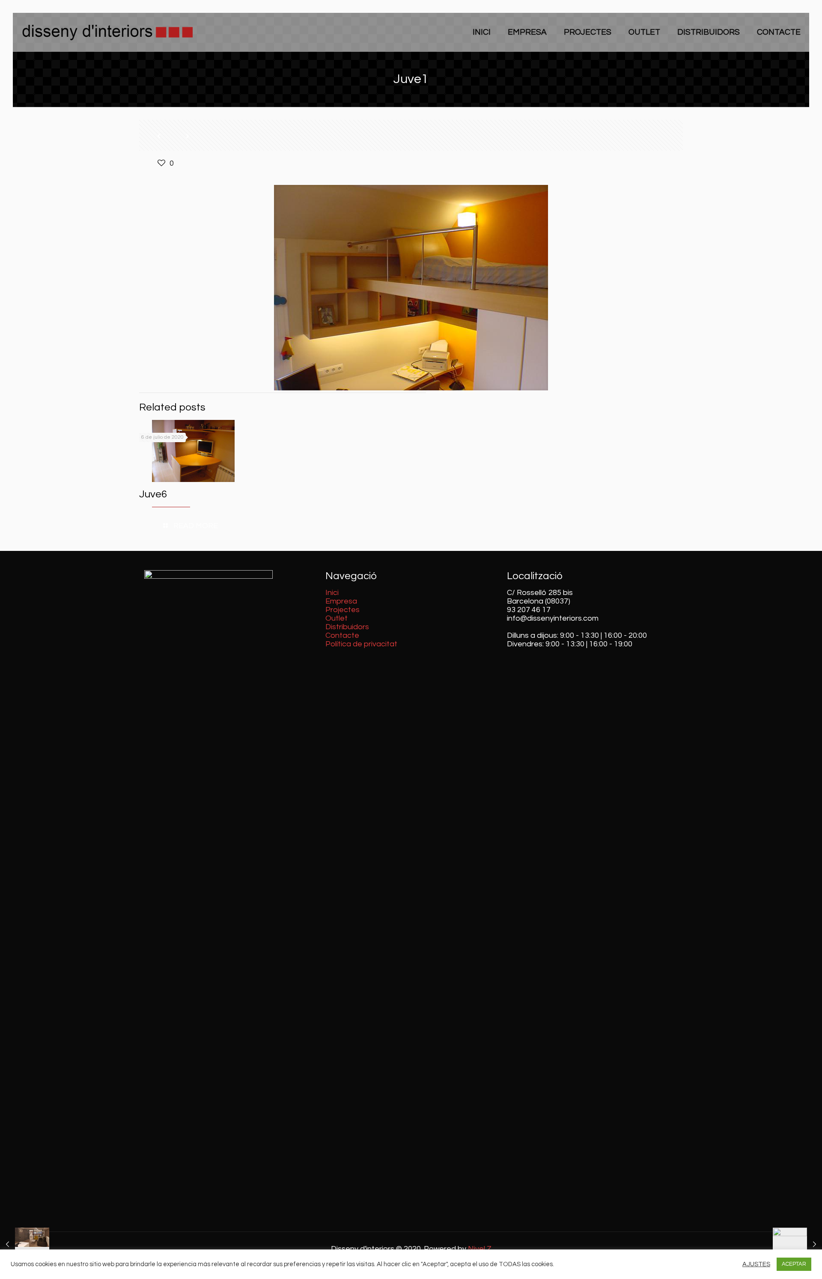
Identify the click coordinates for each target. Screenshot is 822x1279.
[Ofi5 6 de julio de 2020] (24, 1245)
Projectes (342, 610)
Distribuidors (347, 627)
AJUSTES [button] (756, 1264)
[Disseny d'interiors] (107, 32)
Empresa (341, 601)
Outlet (336, 618)
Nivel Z (479, 1249)
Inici (332, 593)
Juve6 (153, 494)
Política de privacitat (361, 644)
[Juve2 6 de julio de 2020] (797, 1245)
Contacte (342, 635)
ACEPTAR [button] (794, 1264)
